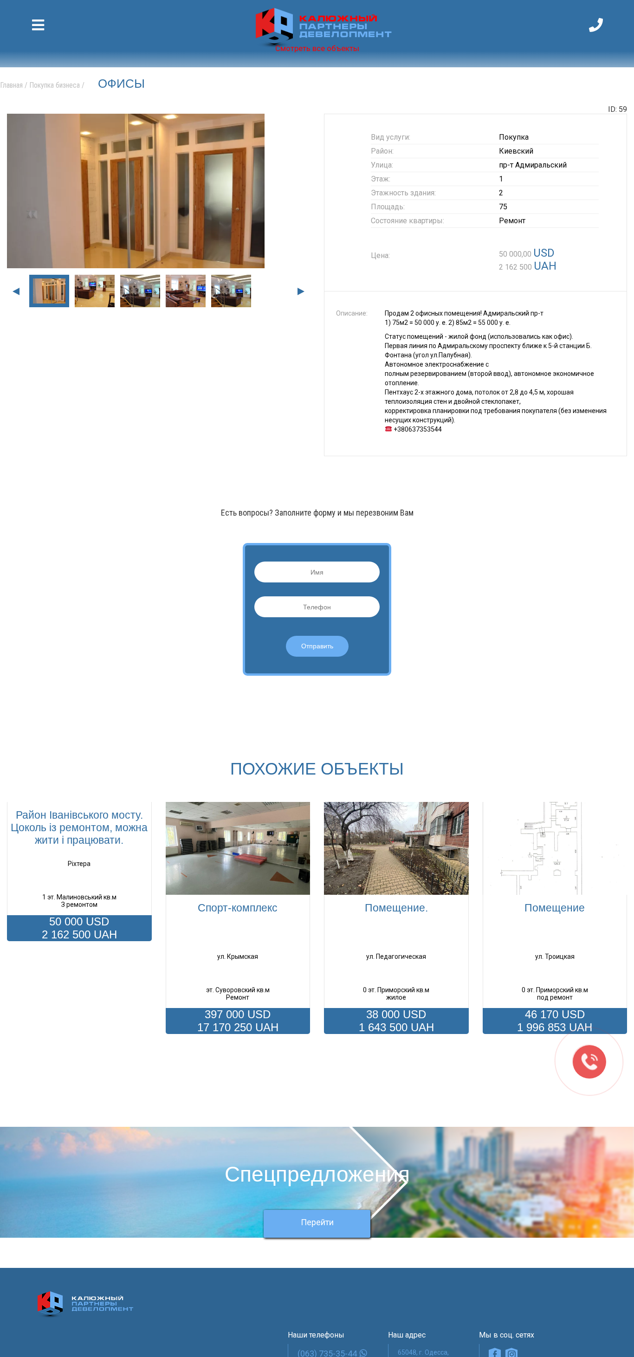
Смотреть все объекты (317, 48)
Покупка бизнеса (54, 85)
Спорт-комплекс (238, 908)
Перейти (317, 1234)
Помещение (554, 908)
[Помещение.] (396, 848)
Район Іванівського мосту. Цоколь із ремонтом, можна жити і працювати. (79, 827)
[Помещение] (555, 848)
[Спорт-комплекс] (238, 848)
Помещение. (396, 908)
